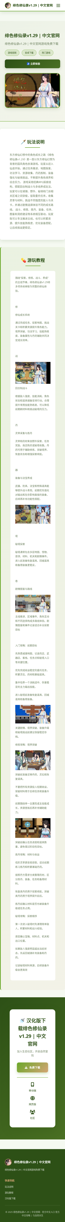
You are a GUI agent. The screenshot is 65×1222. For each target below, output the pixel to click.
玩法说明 (9, 1186)
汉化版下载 (10, 1198)
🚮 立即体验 (33, 63)
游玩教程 (9, 1192)
